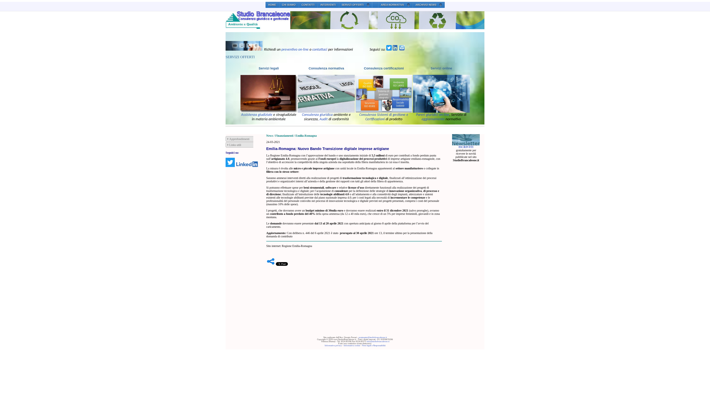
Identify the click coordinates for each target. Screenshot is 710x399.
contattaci (319, 50)
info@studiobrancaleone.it (378, 341)
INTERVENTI (328, 4)
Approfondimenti (239, 139)
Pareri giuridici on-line (432, 115)
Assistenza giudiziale (256, 115)
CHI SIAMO (289, 4)
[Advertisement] (354, 295)
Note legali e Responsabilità (374, 346)
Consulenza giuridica (317, 115)
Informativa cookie (352, 346)
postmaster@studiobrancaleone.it (373, 337)
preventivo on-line (295, 50)
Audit (324, 119)
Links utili (235, 144)
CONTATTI (308, 4)
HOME (272, 4)
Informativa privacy (333, 346)
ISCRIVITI (466, 147)
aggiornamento (433, 119)
